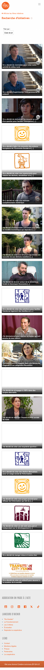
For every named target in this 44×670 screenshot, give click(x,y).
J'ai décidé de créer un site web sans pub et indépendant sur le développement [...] (20, 527)
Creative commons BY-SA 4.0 (28, 664)
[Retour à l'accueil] (5, 5)
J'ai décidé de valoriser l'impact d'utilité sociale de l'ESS (21, 418)
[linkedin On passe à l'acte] (19, 606)
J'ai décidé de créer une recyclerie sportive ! (20, 446)
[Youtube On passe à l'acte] (6, 606)
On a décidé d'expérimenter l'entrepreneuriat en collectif (21, 93)
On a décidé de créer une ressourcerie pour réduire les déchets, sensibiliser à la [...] (20, 174)
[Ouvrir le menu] (39, 4)
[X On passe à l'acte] (32, 606)
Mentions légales (10, 646)
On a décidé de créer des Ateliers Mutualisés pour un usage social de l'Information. (20, 473)
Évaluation (8, 627)
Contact (7, 643)
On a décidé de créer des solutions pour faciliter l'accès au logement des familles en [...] (21, 310)
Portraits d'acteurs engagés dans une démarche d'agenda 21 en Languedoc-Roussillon (21, 364)
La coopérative (9, 654)
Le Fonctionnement (11, 622)
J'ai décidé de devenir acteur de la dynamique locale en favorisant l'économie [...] (20, 283)
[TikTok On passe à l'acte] (38, 606)
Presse (6, 649)
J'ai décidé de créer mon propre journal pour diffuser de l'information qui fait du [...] (20, 500)
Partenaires (8, 651)
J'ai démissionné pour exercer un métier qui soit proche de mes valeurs (21, 337)
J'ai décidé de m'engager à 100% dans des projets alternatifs (19, 391)
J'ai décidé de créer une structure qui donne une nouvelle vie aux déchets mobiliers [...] (22, 256)
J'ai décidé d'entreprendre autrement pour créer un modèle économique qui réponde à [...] (21, 228)
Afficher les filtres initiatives (13, 13)
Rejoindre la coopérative (13, 630)
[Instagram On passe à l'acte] (12, 606)
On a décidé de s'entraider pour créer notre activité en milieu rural (19, 66)
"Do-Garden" (8, 619)
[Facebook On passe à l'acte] (25, 606)
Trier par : (6, 29)
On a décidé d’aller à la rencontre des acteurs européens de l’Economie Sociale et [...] (20, 147)
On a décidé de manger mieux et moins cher (20, 555)
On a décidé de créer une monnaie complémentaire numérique (16, 201)
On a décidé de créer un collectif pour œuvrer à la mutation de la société (21, 581)
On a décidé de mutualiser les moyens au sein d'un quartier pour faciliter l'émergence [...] (20, 120)
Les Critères (8, 624)
